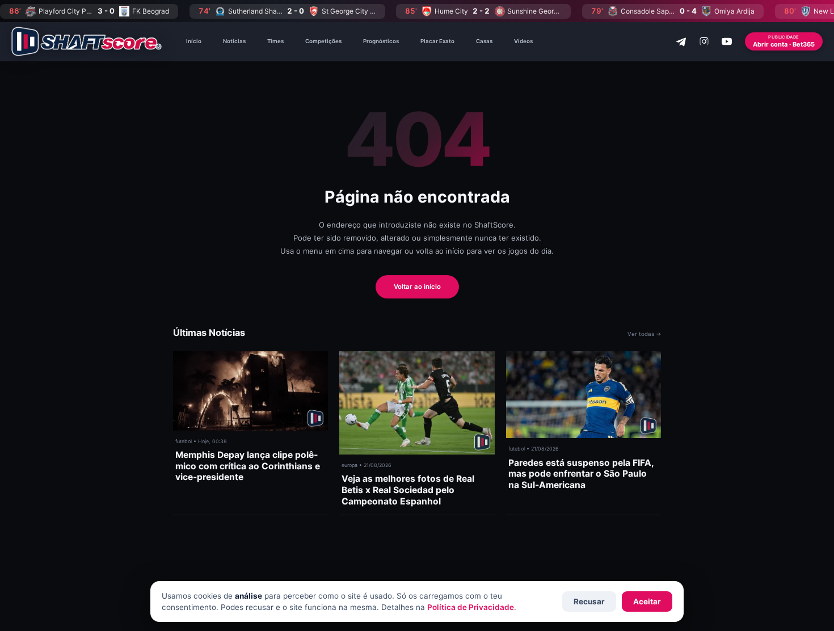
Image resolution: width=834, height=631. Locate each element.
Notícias (234, 41)
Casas (484, 41)
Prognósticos (381, 41)
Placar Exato (437, 41)
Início (193, 41)
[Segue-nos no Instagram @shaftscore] (704, 41)
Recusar (589, 601)
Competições (323, 41)
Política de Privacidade (470, 607)
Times (275, 41)
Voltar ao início (417, 287)
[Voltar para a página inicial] (86, 41)
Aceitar (647, 601)
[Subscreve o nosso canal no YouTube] (727, 41)
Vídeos (523, 41)
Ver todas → (644, 334)
